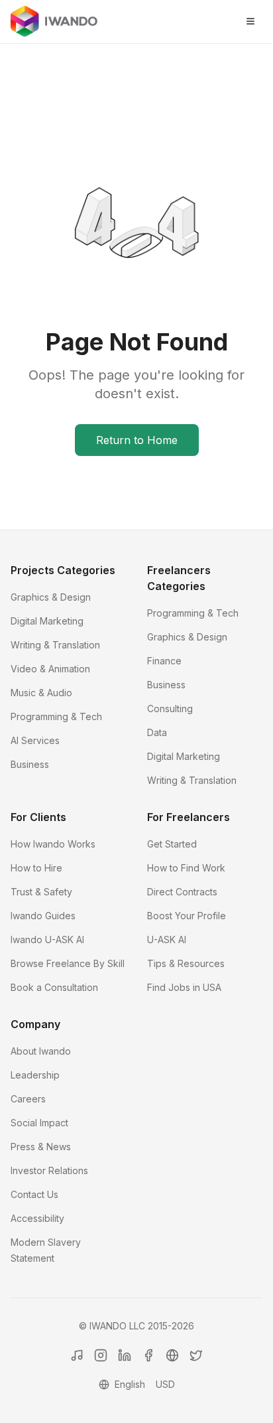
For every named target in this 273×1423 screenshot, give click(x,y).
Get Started (172, 844)
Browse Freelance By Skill (68, 963)
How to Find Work (186, 867)
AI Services (35, 740)
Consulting (170, 708)
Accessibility (37, 1218)
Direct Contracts (182, 891)
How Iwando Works (53, 844)
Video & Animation (50, 668)
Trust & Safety (41, 891)
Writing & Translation (55, 644)
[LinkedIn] (124, 1355)
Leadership (35, 1075)
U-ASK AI (166, 939)
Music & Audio (41, 692)
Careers (28, 1098)
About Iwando (41, 1051)
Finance (164, 660)
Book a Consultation (54, 987)
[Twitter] (196, 1355)
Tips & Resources (186, 963)
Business (30, 764)
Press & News (41, 1146)
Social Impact (39, 1122)
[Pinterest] (172, 1355)
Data (157, 732)
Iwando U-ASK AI (47, 939)
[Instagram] (100, 1355)
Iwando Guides (43, 915)
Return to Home (137, 440)
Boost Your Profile (186, 915)
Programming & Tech (56, 716)
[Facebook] (148, 1355)
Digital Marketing (47, 621)
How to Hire (36, 867)
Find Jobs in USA (184, 987)
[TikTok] (76, 1355)
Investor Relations (49, 1170)
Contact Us (34, 1194)
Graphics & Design (51, 597)
